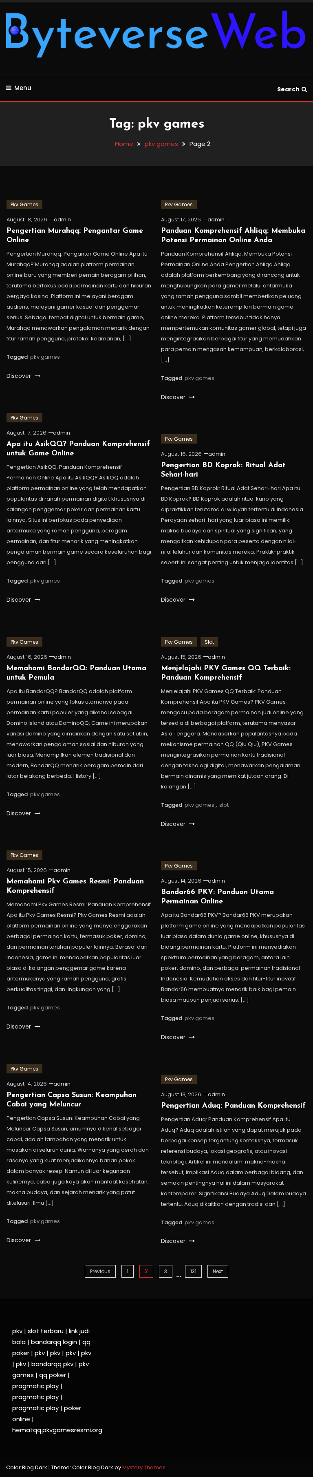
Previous (100, 1271)
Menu (22, 88)
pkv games (45, 357)
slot (224, 805)
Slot (209, 641)
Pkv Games (24, 204)
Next (218, 1271)
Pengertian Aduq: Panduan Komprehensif (233, 1106)
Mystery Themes (143, 1467)
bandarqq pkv (52, 1364)
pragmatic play (35, 1386)
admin (62, 219)
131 (193, 1271)
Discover (20, 376)
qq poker (52, 1375)
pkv (17, 1331)
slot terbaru (46, 1331)
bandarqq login (54, 1342)
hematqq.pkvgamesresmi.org (57, 1430)
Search (288, 89)
